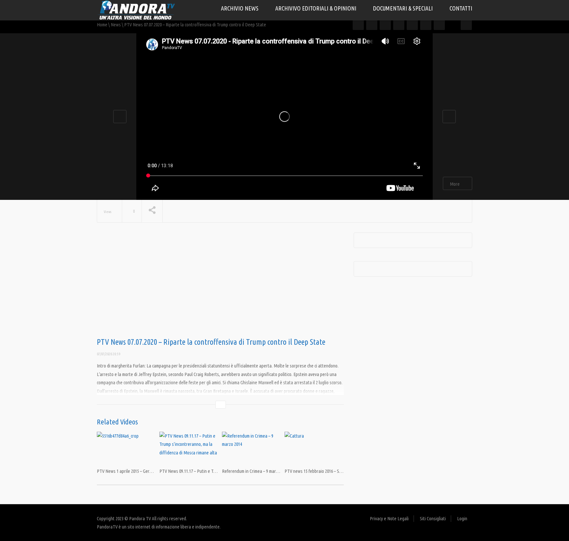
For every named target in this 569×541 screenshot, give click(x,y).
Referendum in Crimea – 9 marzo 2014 (255, 471)
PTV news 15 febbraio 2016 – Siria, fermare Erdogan (331, 471)
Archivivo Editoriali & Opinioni (316, 8)
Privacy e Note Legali (389, 518)
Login (462, 518)
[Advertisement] (220, 285)
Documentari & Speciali (403, 8)
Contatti (460, 8)
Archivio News (240, 8)
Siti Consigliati (433, 518)
